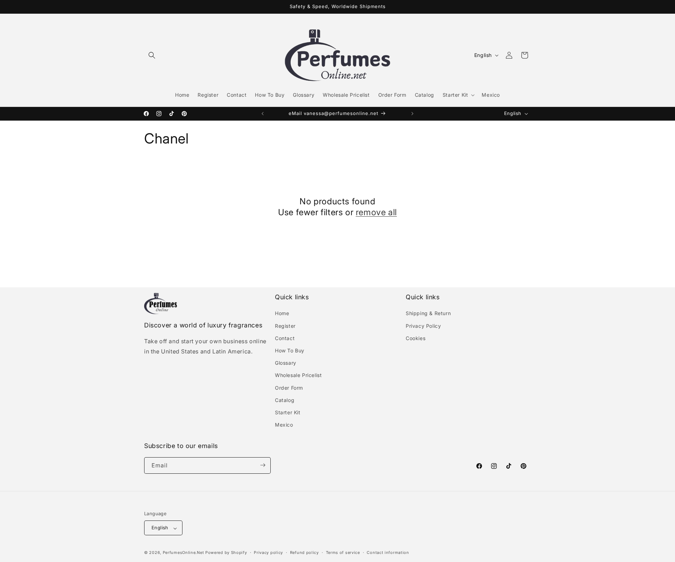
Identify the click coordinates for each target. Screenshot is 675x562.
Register (285, 326)
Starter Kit (288, 412)
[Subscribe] (262, 465)
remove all (376, 212)
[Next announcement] (412, 113)
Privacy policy (268, 552)
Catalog (284, 400)
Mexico (284, 425)
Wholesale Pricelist (298, 375)
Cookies (415, 338)
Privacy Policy (423, 326)
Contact (285, 338)
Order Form (289, 388)
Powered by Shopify (226, 552)
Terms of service (343, 552)
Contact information (388, 552)
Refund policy (304, 552)
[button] (152, 55)
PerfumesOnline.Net (184, 552)
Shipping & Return (428, 314)
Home (282, 314)
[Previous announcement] (262, 113)
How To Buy (289, 350)
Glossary (285, 363)
